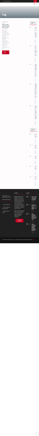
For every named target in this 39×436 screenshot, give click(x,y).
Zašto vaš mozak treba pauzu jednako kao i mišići (36, 51)
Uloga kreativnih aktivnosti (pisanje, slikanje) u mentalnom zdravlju (34, 227)
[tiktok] (32, 1)
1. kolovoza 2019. (35, 183)
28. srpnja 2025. (35, 123)
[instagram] (36, 241)
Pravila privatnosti (6, 204)
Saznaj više (5, 52)
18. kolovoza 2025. (35, 60)
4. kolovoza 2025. (35, 101)
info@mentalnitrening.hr (7, 1)
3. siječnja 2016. (5, 21)
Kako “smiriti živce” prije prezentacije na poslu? (36, 32)
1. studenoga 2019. (35, 152)
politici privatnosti (17, 299)
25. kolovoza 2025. (35, 42)
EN (35, 1)
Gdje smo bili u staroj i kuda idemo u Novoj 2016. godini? (5, 26)
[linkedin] (28, 1)
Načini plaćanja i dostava (5, 211)
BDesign (33, 239)
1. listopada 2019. (35, 162)
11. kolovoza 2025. (35, 80)
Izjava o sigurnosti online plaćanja (6, 208)
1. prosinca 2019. (35, 141)
